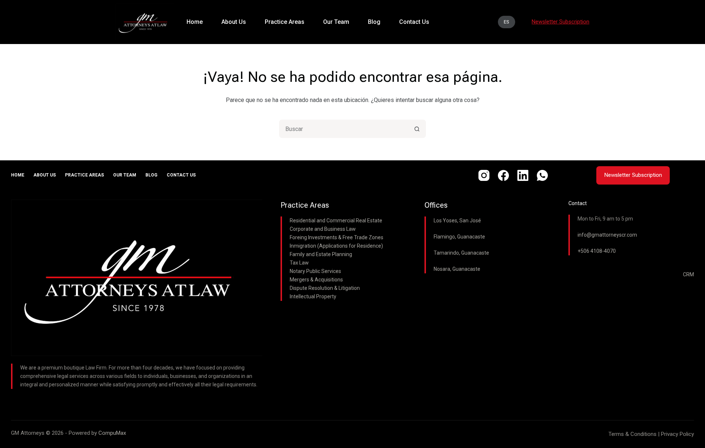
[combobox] (344, 129)
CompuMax (112, 433)
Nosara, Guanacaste (457, 269)
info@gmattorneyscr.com (607, 235)
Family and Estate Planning (321, 254)
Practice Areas (84, 175)
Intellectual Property (313, 296)
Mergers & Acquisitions (316, 280)
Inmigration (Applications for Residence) (336, 246)
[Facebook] (503, 175)
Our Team (124, 175)
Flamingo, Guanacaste (459, 237)
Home (17, 175)
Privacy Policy (677, 434)
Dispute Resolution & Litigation (325, 288)
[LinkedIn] (522, 175)
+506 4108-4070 (597, 251)
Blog (151, 175)
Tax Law (299, 263)
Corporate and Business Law (323, 229)
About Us (44, 175)
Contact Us (181, 175)
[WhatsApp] (542, 175)
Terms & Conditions (632, 434)
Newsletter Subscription (633, 175)
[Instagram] (483, 175)
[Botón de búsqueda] (416, 128)
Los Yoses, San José (457, 220)
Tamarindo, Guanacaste (461, 253)
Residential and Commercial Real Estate (336, 220)
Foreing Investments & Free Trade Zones (336, 237)
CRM (688, 274)
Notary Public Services (315, 271)
